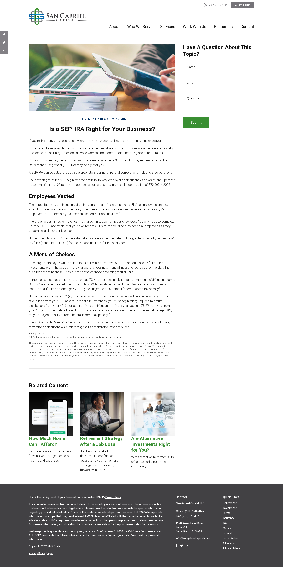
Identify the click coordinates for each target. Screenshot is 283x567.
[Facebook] (177, 545)
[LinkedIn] (187, 545)
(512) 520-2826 (215, 5)
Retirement (230, 503)
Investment (230, 508)
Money (227, 528)
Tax (225, 523)
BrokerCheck (113, 497)
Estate (227, 513)
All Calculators (231, 548)
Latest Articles (231, 538)
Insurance (229, 518)
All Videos (229, 543)
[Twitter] (181, 545)
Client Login (242, 4)
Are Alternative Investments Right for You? (150, 444)
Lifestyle (228, 533)
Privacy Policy (37, 553)
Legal (50, 553)
